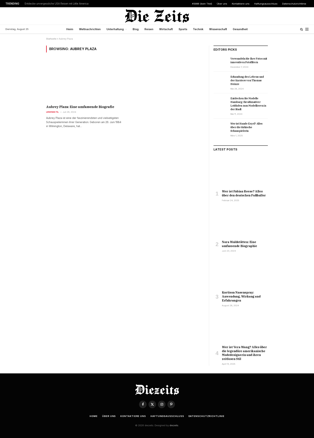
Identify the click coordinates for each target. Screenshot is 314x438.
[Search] (301, 29)
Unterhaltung (115, 29)
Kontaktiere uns (240, 3)
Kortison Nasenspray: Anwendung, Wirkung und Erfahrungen (241, 296)
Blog (136, 29)
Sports (183, 29)
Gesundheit (240, 29)
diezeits (174, 425)
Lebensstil (52, 112)
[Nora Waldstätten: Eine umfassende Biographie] (241, 222)
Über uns (222, 3)
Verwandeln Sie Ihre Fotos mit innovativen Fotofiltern (248, 60)
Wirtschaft (166, 29)
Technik (198, 29)
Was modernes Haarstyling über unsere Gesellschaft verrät (59, 3)
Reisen (148, 29)
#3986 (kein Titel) (202, 3)
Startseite (51, 38)
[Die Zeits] (157, 16)
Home (94, 416)
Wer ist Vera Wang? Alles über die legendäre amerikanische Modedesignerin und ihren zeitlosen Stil (244, 353)
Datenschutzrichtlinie (294, 3)
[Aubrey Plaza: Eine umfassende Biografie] (84, 81)
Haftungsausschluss (265, 3)
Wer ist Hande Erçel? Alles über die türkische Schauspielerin (246, 127)
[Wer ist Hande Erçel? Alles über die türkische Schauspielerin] (220, 127)
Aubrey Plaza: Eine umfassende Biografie (80, 107)
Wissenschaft (218, 29)
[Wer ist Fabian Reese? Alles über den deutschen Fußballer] (241, 171)
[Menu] (307, 29)
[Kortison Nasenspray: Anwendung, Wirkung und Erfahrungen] (241, 272)
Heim (69, 29)
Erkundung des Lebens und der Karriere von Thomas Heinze (247, 80)
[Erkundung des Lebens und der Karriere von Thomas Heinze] (220, 81)
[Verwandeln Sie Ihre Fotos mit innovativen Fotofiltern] (220, 62)
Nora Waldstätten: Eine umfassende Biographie (239, 244)
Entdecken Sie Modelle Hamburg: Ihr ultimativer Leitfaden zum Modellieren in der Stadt (248, 104)
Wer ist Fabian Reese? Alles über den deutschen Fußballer (244, 193)
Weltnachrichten (90, 29)
